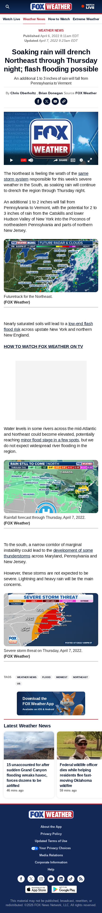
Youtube (51, 878)
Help (51, 869)
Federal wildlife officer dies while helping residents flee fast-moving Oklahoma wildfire (78, 775)
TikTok (70, 878)
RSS (80, 878)
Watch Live (11, 19)
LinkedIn (61, 878)
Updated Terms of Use (51, 841)
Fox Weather (51, 6)
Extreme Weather (86, 19)
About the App (51, 827)
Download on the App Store (36, 889)
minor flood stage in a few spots (50, 440)
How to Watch (59, 19)
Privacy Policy (51, 834)
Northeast (80, 677)
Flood (46, 677)
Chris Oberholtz (23, 93)
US (18, 683)
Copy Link (63, 101)
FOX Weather (86, 93)
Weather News (34, 19)
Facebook (38, 101)
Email (55, 101)
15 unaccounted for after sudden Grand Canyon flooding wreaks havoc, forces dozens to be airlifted (28, 775)
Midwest (61, 677)
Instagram (41, 878)
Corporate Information (51, 862)
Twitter (46, 101)
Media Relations (51, 855)
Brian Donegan (51, 93)
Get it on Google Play (64, 889)
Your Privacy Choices (55, 848)
